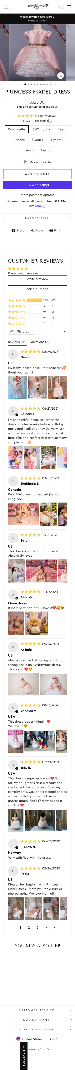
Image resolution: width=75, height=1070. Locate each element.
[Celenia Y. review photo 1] (15, 457)
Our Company (36, 1019)
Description (37, 217)
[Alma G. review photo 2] (36, 623)
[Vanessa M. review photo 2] (39, 741)
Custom (46, 150)
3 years (37, 140)
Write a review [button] (37, 279)
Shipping (22, 106)
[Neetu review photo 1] (17, 387)
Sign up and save (36, 1029)
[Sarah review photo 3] (65, 571)
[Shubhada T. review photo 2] (48, 514)
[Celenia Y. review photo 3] (48, 457)
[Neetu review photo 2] (37, 387)
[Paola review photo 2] (33, 908)
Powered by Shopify (37, 1049)
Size (35, 120)
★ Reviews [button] (23, 1056)
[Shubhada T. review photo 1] (23, 514)
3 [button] (37, 927)
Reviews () (17, 342)
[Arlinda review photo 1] (23, 684)
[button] (28, 116)
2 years (19, 140)
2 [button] (29, 927)
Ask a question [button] (37, 289)
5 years (28, 150)
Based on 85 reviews (23, 273)
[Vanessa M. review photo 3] (65, 741)
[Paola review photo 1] (16, 908)
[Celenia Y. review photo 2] (32, 457)
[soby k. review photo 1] (15, 820)
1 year (62, 129)
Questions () (39, 342)
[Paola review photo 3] (51, 908)
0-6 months (16, 129)
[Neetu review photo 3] (57, 387)
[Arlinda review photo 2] (55, 684)
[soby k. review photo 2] (40, 820)
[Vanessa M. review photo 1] (15, 741)
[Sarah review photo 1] (16, 571)
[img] (31, 352)
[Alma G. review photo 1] (16, 623)
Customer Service (36, 1010)
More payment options (37, 195)
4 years (55, 140)
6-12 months (42, 129)
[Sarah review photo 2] (41, 571)
